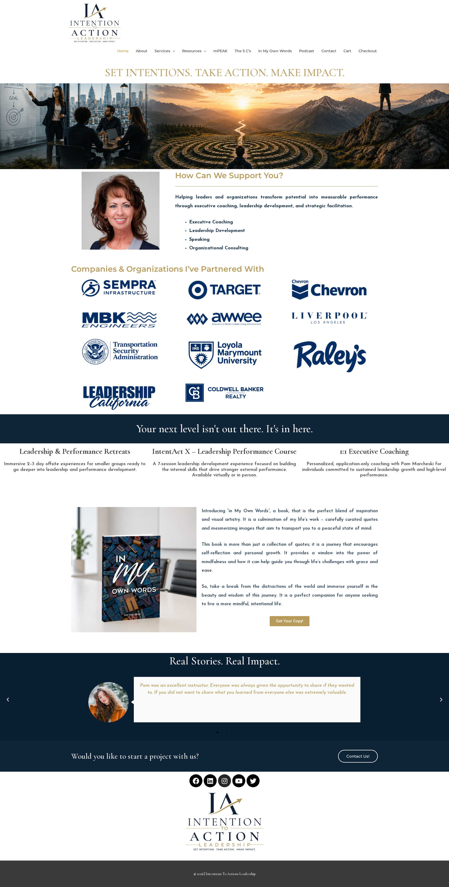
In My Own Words (275, 51)
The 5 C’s (243, 51)
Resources (191, 51)
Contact (328, 51)
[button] (7, 699)
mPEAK (220, 51)
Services (162, 51)
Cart (347, 51)
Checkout (368, 51)
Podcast (306, 51)
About (141, 51)
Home (123, 51)
